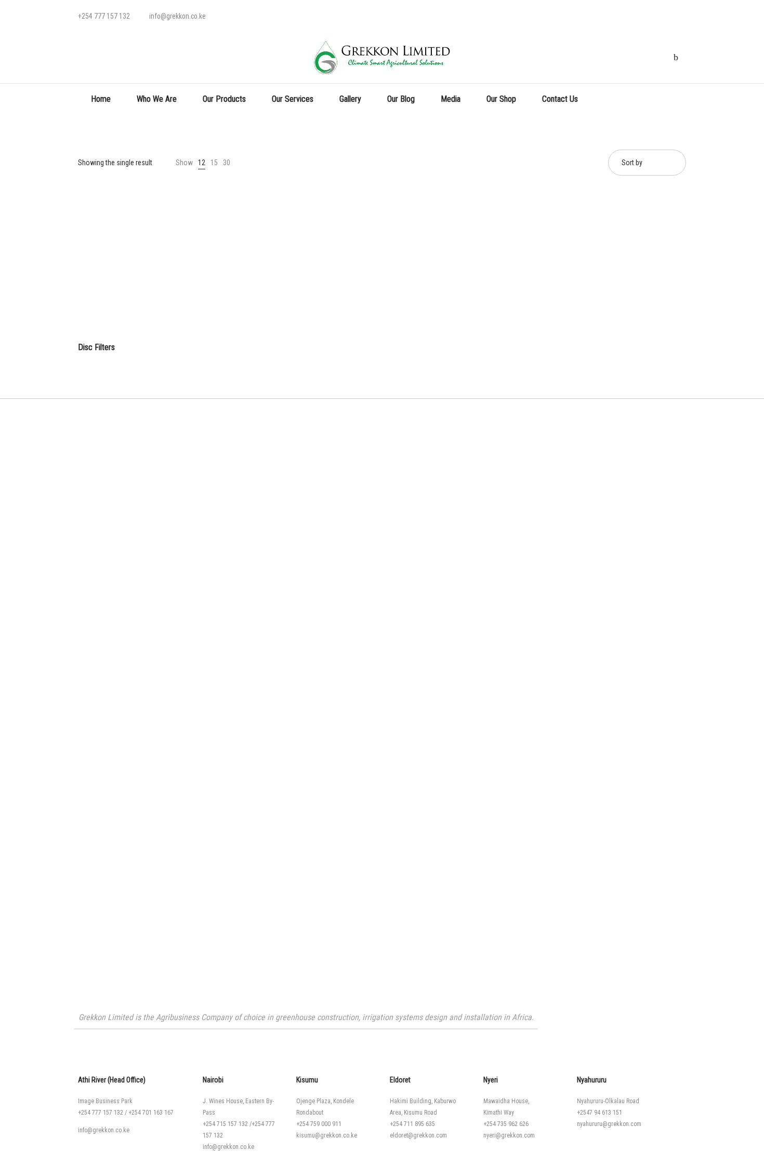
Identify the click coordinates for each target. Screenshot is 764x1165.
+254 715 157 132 (225, 1124)
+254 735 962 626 (506, 1124)
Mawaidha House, (506, 1101)
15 (214, 162)
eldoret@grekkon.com (418, 1135)
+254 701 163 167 (151, 1112)
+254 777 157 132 (100, 1112)
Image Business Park (105, 1101)
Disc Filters (96, 347)
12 (201, 162)
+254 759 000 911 (318, 1124)
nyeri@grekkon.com (509, 1135)
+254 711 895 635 (412, 1124)
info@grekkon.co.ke (103, 1130)
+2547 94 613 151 (599, 1112)
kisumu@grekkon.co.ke (326, 1135)
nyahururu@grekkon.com (609, 1124)
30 (226, 162)
